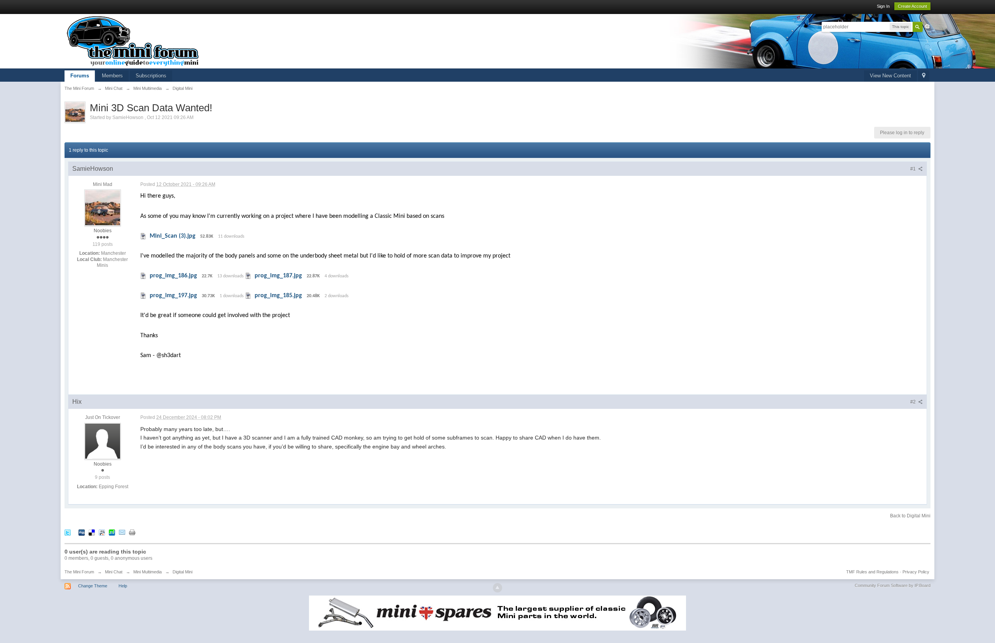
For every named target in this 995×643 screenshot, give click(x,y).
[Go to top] (497, 587)
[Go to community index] (133, 41)
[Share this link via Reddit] (102, 532)
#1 (913, 169)
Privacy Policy (915, 571)
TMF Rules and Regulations (872, 571)
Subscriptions (151, 76)
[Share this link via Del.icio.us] (92, 532)
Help (123, 585)
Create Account (912, 6)
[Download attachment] (143, 236)
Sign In (883, 6)
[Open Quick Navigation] (923, 76)
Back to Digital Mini (910, 516)
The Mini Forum (79, 571)
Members (112, 76)
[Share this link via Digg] (82, 532)
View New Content (890, 76)
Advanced (927, 26)
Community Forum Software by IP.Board (892, 585)
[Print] (132, 532)
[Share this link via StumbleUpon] (112, 532)
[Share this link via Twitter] (68, 532)
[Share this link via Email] (122, 532)
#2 (913, 402)
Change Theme (92, 585)
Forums (79, 76)
